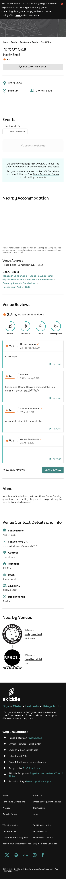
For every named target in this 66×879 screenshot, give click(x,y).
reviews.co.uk (35, 737)
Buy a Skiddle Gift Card (45, 843)
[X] (7, 855)
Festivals (32, 706)
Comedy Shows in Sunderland (19, 283)
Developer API (9, 831)
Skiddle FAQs (40, 831)
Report (57, 364)
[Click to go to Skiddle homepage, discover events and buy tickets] (11, 694)
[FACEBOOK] (42, 855)
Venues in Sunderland (14, 275)
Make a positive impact (39, 781)
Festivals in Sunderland (40, 279)
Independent (33, 634)
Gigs (5, 706)
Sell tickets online (42, 825)
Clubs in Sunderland (41, 275)
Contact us (39, 807)
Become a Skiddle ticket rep (16, 843)
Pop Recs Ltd (33, 659)
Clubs (17, 706)
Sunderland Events (29, 42)
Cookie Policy (9, 814)
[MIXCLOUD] (25, 855)
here (18, 15)
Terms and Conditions (13, 801)
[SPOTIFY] (16, 855)
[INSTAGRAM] (34, 855)
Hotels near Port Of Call (16, 286)
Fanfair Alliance (32, 768)
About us (37, 795)
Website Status (10, 825)
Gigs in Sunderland (13, 279)
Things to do (51, 706)
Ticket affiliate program (15, 837)
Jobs (35, 814)
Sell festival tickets (43, 837)
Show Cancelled (17, 131)
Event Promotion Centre (19, 166)
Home (5, 42)
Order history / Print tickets (47, 801)
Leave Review (53, 469)
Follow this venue (35, 66)
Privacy (6, 807)
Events (14, 42)
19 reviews (37, 314)
